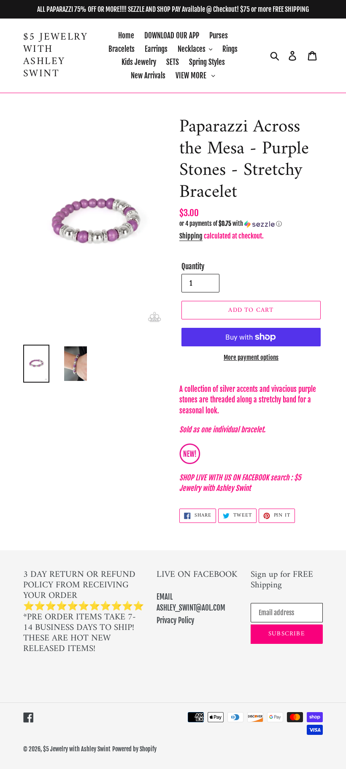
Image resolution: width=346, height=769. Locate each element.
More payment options (251, 358)
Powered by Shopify (134, 749)
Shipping (191, 236)
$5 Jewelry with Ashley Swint (55, 55)
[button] (251, 224)
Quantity (192, 266)
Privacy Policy (175, 620)
